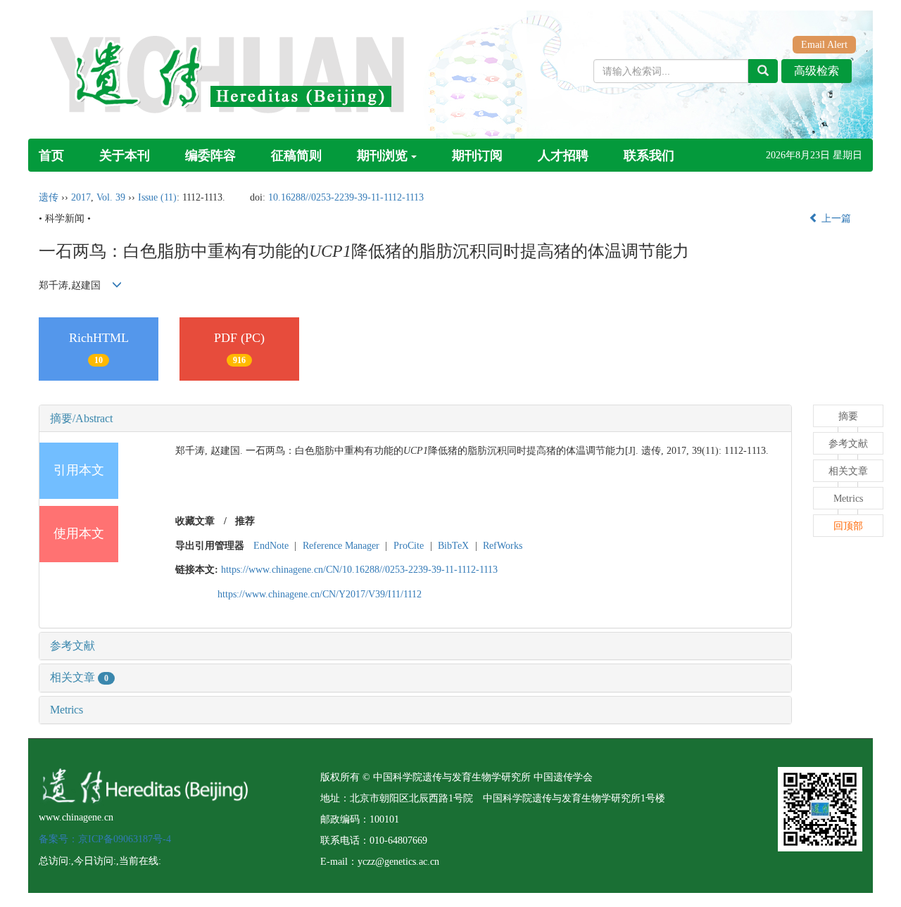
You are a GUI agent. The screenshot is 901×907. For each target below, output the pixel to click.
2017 (81, 197)
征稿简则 (296, 155)
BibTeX (453, 545)
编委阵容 (210, 155)
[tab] (415, 418)
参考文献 (72, 646)
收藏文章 (195, 521)
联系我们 (649, 155)
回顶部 (848, 526)
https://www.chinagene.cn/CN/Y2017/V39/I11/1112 (320, 594)
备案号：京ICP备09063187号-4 (105, 839)
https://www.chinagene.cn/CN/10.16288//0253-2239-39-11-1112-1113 (359, 569)
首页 (51, 155)
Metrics (66, 710)
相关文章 (79, 677)
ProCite (408, 545)
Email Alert (824, 44)
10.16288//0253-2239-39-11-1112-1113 (346, 197)
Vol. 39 (110, 197)
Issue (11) (157, 197)
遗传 (48, 197)
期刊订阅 (477, 155)
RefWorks (502, 545)
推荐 (245, 521)
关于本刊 (124, 155)
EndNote (271, 545)
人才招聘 (563, 155)
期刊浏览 (382, 155)
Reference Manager (341, 545)
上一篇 (835, 218)
